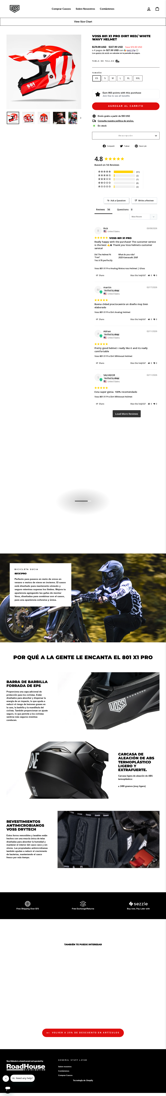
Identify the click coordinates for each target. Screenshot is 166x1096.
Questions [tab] (123, 209)
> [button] (127, 413)
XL (128, 78)
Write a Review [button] (146, 200)
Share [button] (101, 275)
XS (96, 78)
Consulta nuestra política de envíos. (116, 121)
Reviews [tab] (100, 209)
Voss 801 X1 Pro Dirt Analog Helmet (112, 312)
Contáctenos (107, 8)
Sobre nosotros (64, 1067)
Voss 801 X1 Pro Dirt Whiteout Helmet (113, 356)
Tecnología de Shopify (83, 1080)
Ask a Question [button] (118, 200)
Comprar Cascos (61, 8)
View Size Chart (83, 21)
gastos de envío (102, 53)
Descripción (126, 136)
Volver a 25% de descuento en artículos (85, 1033)
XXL (138, 78)
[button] (126, 50)
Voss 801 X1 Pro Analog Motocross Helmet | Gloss (120, 268)
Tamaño (97, 73)
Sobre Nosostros (85, 8)
